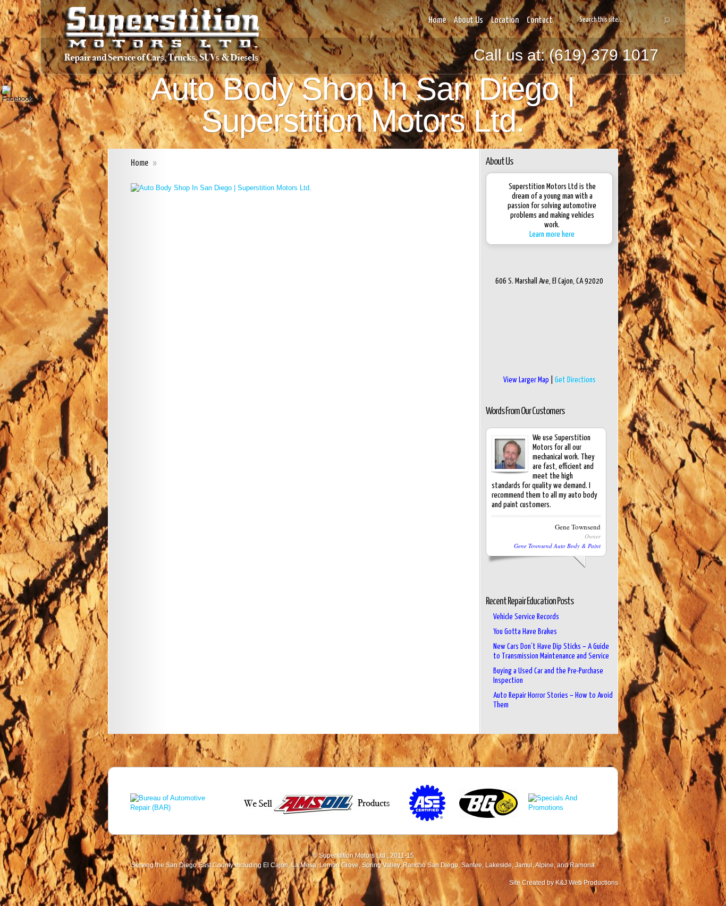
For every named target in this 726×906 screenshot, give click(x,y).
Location (505, 20)
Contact (540, 20)
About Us (468, 20)
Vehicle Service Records (526, 617)
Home (437, 20)
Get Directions (575, 380)
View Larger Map (526, 380)
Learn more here (552, 234)
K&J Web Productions (586, 882)
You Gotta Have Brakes (525, 632)
